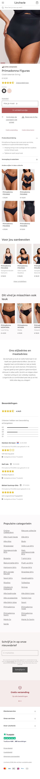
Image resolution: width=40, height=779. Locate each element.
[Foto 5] (22, 63)
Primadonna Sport (26, 614)
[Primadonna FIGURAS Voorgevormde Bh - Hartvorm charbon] (7, 254)
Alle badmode (10, 593)
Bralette (7, 559)
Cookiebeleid (8, 752)
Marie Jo (7, 620)
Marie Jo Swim (27, 620)
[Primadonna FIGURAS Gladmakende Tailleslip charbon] (27, 211)
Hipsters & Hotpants (8, 588)
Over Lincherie (9, 726)
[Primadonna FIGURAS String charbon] (9, 179)
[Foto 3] (12, 63)
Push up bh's (27, 563)
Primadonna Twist (26, 608)
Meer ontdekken (20, 281)
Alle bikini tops (27, 593)
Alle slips (7, 541)
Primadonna (9, 607)
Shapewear (9, 546)
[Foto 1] (3, 63)
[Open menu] (2, 2)
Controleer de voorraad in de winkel (11, 119)
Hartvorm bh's (10, 567)
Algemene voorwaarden (12, 756)
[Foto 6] (27, 63)
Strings (24, 587)
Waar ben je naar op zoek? (13, 7)
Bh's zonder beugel (9, 573)
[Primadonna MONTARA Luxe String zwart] (7, 313)
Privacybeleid (10, 661)
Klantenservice (10, 711)
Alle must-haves (11, 537)
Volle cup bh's (27, 546)
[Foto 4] (17, 63)
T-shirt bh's (26, 559)
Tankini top (26, 598)
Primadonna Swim (9, 614)
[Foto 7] (32, 63)
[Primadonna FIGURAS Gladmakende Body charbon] (27, 179)
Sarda (6, 624)
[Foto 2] (8, 63)
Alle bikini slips (10, 602)
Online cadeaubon (9, 532)
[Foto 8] (37, 63)
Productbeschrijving (9, 138)
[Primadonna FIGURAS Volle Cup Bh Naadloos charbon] (24, 254)
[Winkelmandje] (37, 2)
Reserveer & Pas (31, 117)
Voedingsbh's (27, 578)
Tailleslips (25, 583)
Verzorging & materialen (10, 159)
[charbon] (4, 91)
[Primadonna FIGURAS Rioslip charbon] (9, 211)
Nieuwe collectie (28, 531)
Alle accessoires (10, 598)
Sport (23, 602)
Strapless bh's (27, 572)
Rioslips (7, 583)
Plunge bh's (26, 567)
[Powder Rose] (9, 91)
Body (23, 541)
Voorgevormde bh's (10, 551)
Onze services (9, 718)
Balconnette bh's (11, 563)
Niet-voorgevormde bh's (27, 552)
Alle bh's (25, 537)
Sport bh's (8, 578)
